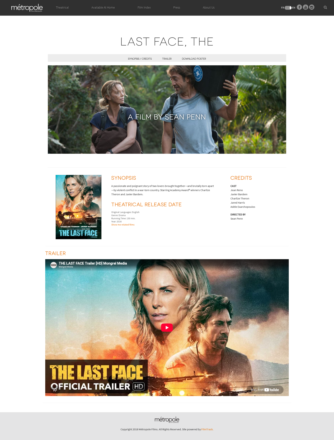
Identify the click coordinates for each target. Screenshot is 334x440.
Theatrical (62, 7)
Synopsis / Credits (140, 58)
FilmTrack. (207, 429)
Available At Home (103, 7)
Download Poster (194, 58)
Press (176, 7)
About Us (208, 7)
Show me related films (122, 224)
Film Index (144, 7)
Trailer (167, 58)
